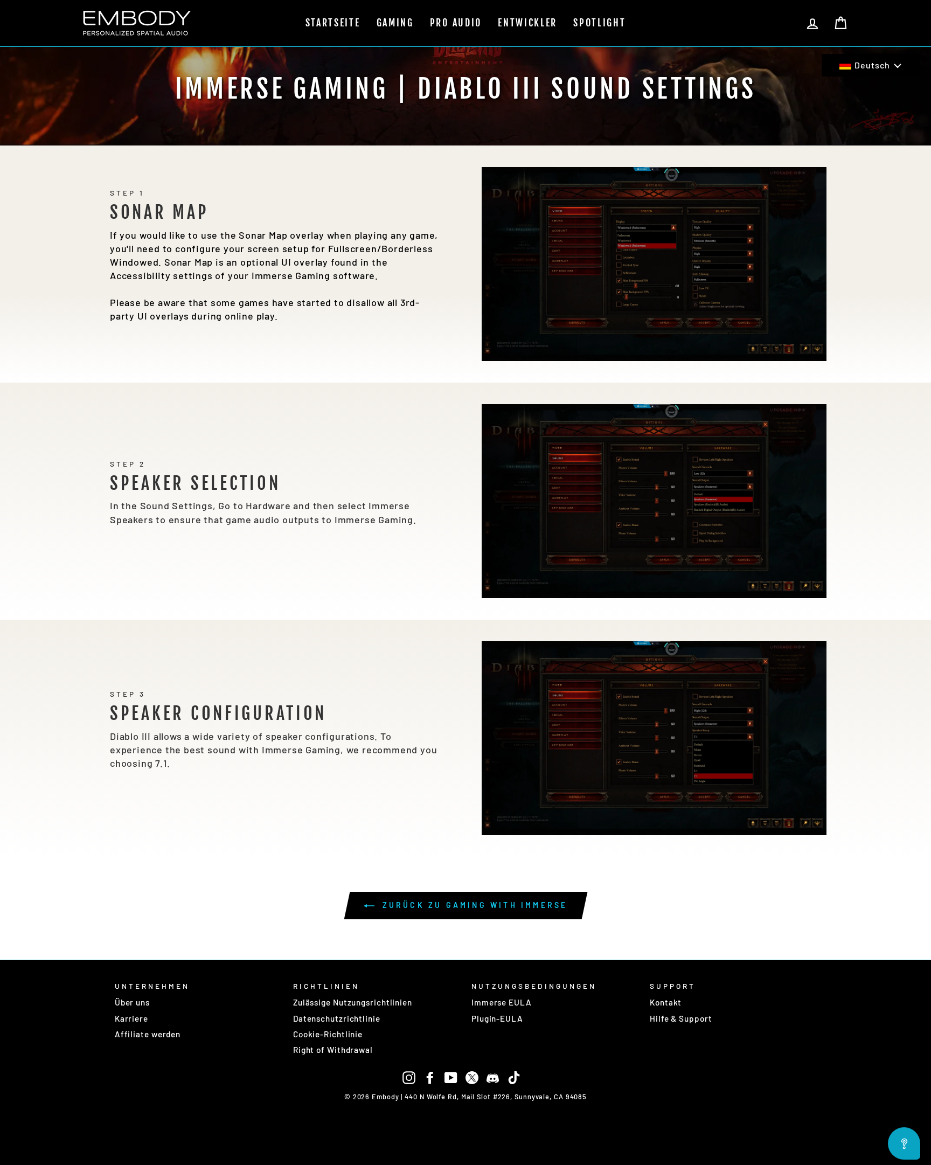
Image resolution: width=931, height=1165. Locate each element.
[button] (871, 65)
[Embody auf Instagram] (408, 1077)
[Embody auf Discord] (493, 1077)
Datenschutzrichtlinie (336, 1018)
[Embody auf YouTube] (450, 1077)
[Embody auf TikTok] (514, 1077)
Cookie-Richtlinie (328, 1034)
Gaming (395, 23)
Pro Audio (456, 23)
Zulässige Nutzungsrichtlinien (352, 1002)
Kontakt (666, 1002)
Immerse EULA (501, 1002)
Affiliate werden (147, 1034)
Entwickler (527, 23)
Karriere (131, 1018)
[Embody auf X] (472, 1077)
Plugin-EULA (497, 1018)
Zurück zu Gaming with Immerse (473, 905)
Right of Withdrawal (333, 1050)
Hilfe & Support (681, 1018)
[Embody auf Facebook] (429, 1077)
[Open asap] (904, 1143)
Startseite (332, 23)
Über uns (132, 1002)
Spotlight (599, 23)
